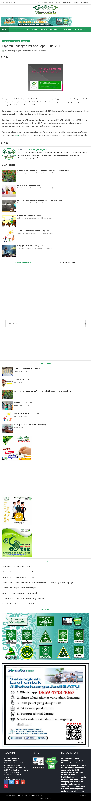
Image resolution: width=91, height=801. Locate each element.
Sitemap (75, 2)
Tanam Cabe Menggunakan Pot (29, 185)
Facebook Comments (68, 262)
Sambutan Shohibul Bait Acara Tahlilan (16, 566)
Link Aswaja (79, 30)
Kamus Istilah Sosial (21, 380)
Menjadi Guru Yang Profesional (29, 215)
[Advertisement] (18, 477)
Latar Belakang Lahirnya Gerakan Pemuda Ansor (19, 577)
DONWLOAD (66, 30)
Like (38, 2)
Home (5, 30)
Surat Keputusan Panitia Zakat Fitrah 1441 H (18, 604)
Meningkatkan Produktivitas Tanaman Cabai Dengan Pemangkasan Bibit (45, 170)
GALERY (4, 35)
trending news (25, 41)
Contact (57, 2)
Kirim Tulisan (85, 2)
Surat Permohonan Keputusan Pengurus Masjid (19, 593)
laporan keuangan (7, 41)
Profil (14, 30)
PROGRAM (24, 30)
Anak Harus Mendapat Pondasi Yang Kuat (33, 230)
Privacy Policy (67, 2)
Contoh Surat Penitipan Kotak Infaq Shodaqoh (19, 588)
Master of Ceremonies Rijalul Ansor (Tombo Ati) (19, 572)
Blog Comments (24, 262)
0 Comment (42, 51)
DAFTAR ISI (15, 35)
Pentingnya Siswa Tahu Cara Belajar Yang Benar (32, 425)
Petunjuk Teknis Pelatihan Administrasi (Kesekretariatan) (39, 200)
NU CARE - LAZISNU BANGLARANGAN (30, 795)
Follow (45, 2)
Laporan (54, 30)
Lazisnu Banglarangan (35, 149)
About (51, 2)
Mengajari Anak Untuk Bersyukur (30, 246)
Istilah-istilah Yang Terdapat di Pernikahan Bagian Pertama (23, 598)
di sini (16, 135)
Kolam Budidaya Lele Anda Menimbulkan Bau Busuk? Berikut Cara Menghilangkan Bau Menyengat (37, 582)
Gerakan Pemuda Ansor (23, 402)
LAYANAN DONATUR (39, 30)
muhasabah (17, 41)
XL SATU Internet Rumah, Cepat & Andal (29, 368)
